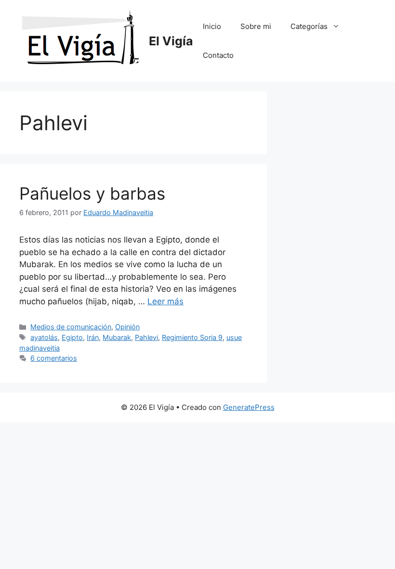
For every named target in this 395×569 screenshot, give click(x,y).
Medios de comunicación (70, 327)
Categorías (309, 26)
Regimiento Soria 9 (192, 337)
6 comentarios (53, 358)
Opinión (127, 327)
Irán (93, 337)
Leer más (165, 301)
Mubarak (117, 337)
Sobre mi (255, 26)
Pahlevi (146, 337)
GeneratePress (249, 407)
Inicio (212, 26)
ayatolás (44, 337)
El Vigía (171, 41)
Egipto (72, 337)
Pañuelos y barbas (92, 193)
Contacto (218, 55)
